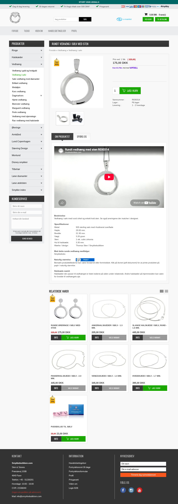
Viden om (39, 31)
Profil (74, 31)
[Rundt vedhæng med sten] (77, 82)
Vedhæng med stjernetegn (24, 116)
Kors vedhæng (18, 91)
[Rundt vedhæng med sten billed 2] (62, 118)
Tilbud (27, 31)
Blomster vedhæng (20, 104)
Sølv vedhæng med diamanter (25, 79)
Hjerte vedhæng (19, 100)
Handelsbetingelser (57, 31)
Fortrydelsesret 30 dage (79, 467)
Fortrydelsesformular (78, 471)
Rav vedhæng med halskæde (25, 120)
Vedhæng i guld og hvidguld (24, 70)
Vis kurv (148, 19)
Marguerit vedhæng (21, 108)
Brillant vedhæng (19, 83)
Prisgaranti (74, 479)
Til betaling (162, 19)
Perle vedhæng (19, 112)
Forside (15, 31)
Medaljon (16, 87)
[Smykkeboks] (77, 118)
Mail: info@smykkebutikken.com (27, 496)
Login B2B (73, 488)
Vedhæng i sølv (19, 75)
